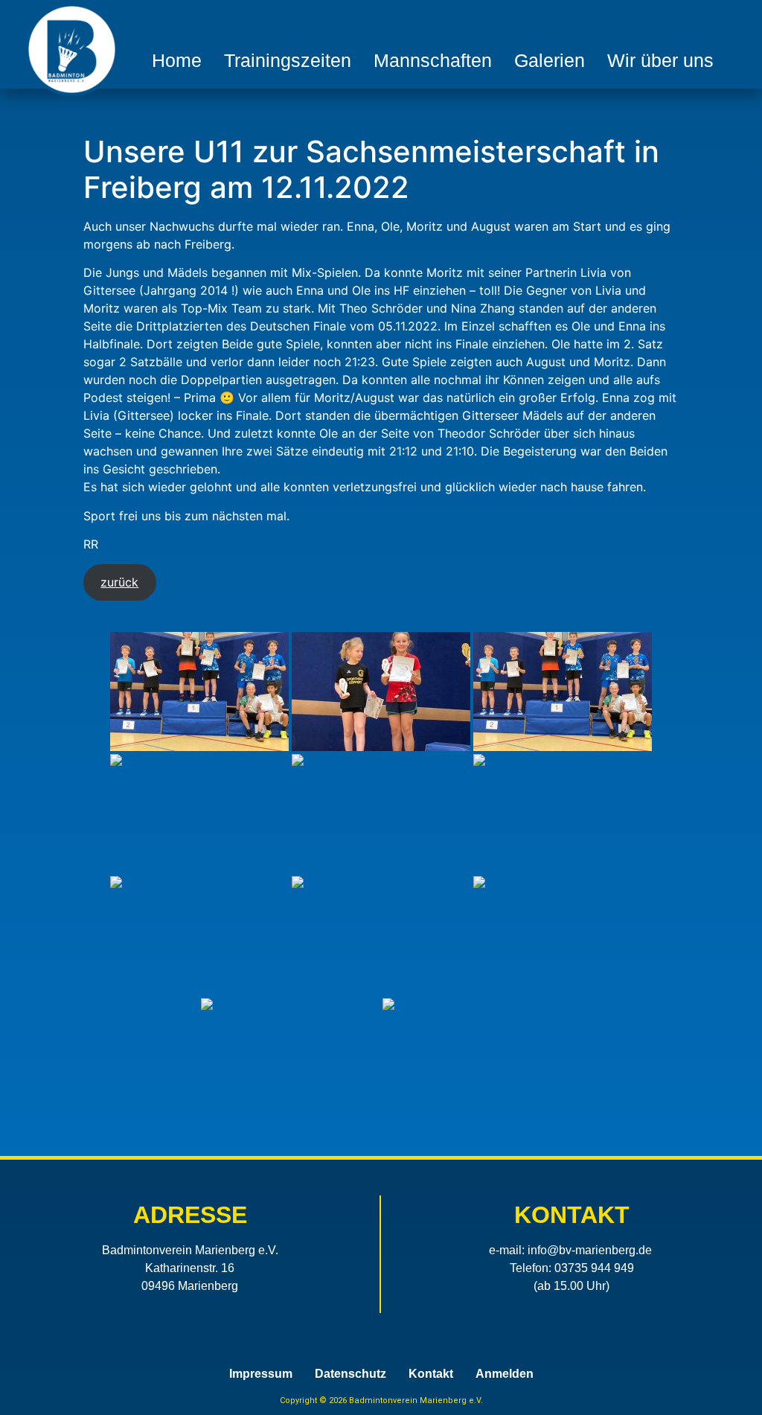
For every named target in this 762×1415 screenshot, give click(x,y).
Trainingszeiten (287, 60)
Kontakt (431, 1374)
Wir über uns (660, 60)
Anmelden (505, 1374)
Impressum (260, 1374)
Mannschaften (433, 60)
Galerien (549, 60)
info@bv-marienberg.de (590, 1250)
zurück (119, 582)
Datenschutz (350, 1374)
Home (177, 60)
